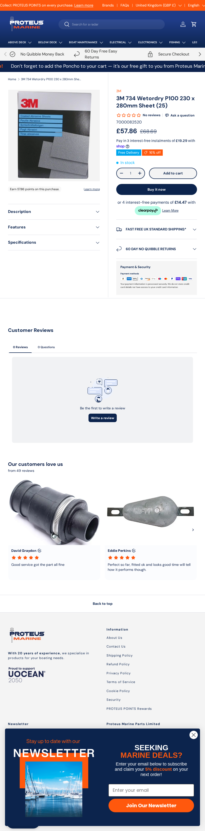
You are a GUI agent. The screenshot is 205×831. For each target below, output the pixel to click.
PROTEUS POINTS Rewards (129, 709)
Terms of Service (120, 682)
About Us (114, 638)
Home (12, 79)
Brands (108, 5)
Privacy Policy (118, 673)
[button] (194, 24)
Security (113, 700)
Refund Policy (118, 664)
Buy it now (157, 189)
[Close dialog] (193, 735)
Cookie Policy (118, 691)
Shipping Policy (119, 655)
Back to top (102, 603)
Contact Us (116, 646)
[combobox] (111, 24)
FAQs (124, 5)
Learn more (83, 5)
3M (118, 91)
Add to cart (173, 173)
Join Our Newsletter (151, 805)
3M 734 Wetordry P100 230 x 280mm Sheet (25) (51, 79)
